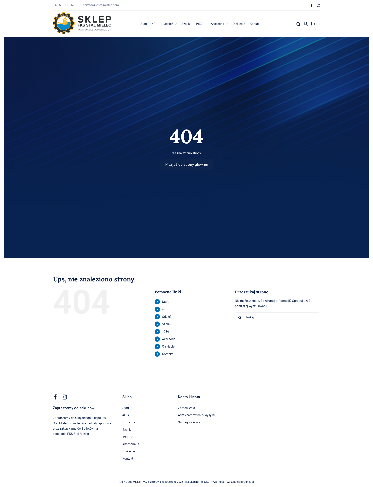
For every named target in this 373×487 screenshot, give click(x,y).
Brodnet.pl (247, 481)
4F (164, 309)
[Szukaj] (298, 24)
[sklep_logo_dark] (82, 14)
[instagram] (318, 5)
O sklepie (168, 346)
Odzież (166, 317)
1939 (165, 332)
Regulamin (191, 481)
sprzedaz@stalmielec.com (101, 5)
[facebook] (311, 5)
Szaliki (166, 324)
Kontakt (167, 354)
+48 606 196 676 (65, 5)
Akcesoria (168, 339)
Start (165, 302)
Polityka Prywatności (212, 481)
